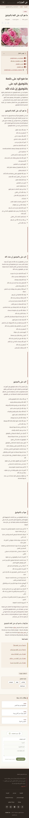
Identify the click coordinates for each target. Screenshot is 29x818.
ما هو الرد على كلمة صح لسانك (18, 650)
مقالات (21, 7)
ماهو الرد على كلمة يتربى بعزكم (18, 658)
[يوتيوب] (14, 806)
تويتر (17, 682)
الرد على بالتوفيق (19, 64)
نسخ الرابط (22, 686)
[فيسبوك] (22, 806)
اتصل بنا (7, 793)
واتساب (23, 682)
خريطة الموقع (11, 802)
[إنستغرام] (10, 806)
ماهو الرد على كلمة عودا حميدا (18, 663)
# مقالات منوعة (23, 673)
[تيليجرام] (6, 806)
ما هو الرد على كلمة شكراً (19, 645)
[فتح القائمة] (3, 2)
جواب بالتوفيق (20, 67)
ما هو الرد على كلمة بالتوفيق (16, 58)
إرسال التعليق (21, 759)
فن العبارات (7, 812)
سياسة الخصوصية (9, 797)
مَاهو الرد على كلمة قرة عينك (18, 654)
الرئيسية (25, 7)
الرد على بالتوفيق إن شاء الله (17, 61)
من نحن (14, 793)
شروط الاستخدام (20, 797)
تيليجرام (11, 682)
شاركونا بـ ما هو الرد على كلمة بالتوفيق (13, 70)
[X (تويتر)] (18, 806)
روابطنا (19, 802)
